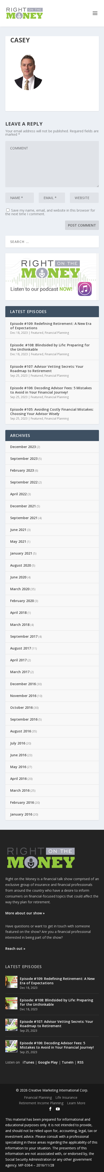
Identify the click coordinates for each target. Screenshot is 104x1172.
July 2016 (17, 743)
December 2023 (23, 446)
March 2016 (20, 790)
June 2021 (18, 529)
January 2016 (21, 814)
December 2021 (23, 506)
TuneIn (68, 1062)
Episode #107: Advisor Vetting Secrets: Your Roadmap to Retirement (46, 368)
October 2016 (21, 707)
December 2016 (23, 684)
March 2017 (20, 672)
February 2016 (22, 802)
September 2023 (23, 458)
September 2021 (23, 518)
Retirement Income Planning (41, 1103)
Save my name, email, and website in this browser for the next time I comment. (50, 212)
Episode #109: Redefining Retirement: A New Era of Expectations (50, 325)
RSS (80, 1062)
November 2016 (23, 695)
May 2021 (18, 541)
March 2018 (20, 624)
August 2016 (20, 731)
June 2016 (18, 755)
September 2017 (23, 636)
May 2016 (18, 766)
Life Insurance (66, 1097)
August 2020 (20, 565)
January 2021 (21, 553)
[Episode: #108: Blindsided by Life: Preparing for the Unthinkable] (11, 1003)
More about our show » (25, 913)
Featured (37, 333)
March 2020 (20, 589)
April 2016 (18, 778)
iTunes (28, 1062)
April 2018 (18, 612)
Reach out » (15, 948)
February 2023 (22, 470)
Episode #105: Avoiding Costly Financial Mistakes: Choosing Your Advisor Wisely (52, 411)
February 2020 (22, 600)
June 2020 (18, 577)
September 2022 (23, 482)
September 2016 (23, 719)
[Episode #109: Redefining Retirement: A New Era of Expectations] (11, 982)
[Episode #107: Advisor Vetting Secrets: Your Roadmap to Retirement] (11, 1025)
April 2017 (18, 660)
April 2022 (18, 494)
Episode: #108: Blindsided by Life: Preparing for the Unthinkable (50, 347)
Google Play (48, 1062)
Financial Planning (57, 333)
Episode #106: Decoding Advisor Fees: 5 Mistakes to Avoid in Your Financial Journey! (51, 390)
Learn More (76, 1103)
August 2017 (20, 648)
